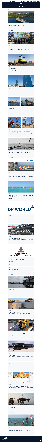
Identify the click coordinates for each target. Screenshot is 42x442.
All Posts (8, 9)
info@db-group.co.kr (34, 438)
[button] (33, 9)
